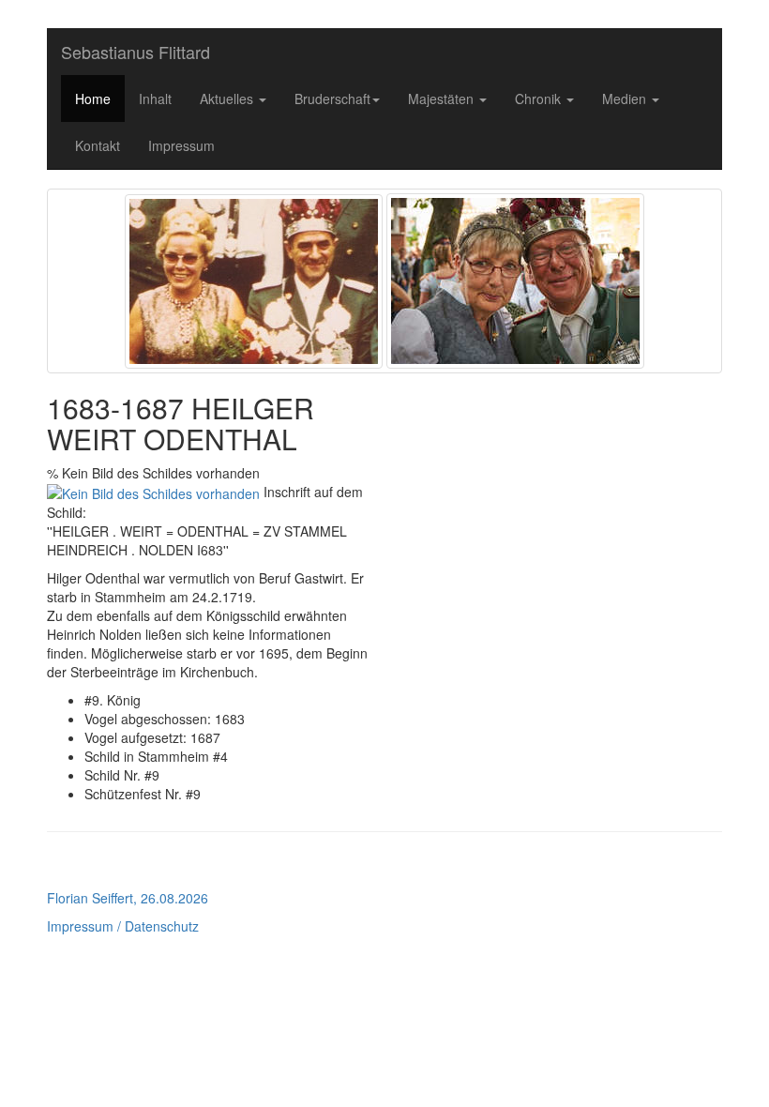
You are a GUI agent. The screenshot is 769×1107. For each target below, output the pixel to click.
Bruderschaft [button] (332, 98)
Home (93, 98)
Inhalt (155, 98)
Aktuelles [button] (228, 98)
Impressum (181, 145)
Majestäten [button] (442, 98)
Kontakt (97, 145)
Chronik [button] (540, 98)
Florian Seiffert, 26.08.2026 (127, 897)
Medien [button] (626, 98)
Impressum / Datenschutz (123, 926)
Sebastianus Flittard (135, 51)
